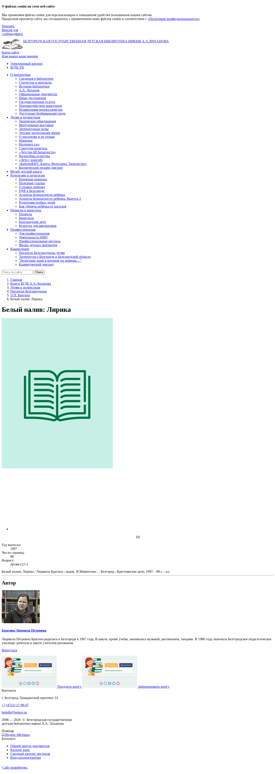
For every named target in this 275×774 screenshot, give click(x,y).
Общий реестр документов (30, 746)
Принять (8, 26)
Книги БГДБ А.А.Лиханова (30, 283)
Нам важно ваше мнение (20, 56)
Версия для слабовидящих (12, 32)
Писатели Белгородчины (28, 291)
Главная (16, 280)
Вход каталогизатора (25, 757)
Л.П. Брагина (20, 295)
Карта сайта (10, 52)
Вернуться (9, 650)
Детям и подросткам (25, 287)
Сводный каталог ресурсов (30, 754)
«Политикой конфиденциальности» (174, 19)
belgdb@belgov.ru (14, 712)
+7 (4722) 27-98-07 (15, 705)
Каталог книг (20, 750)
